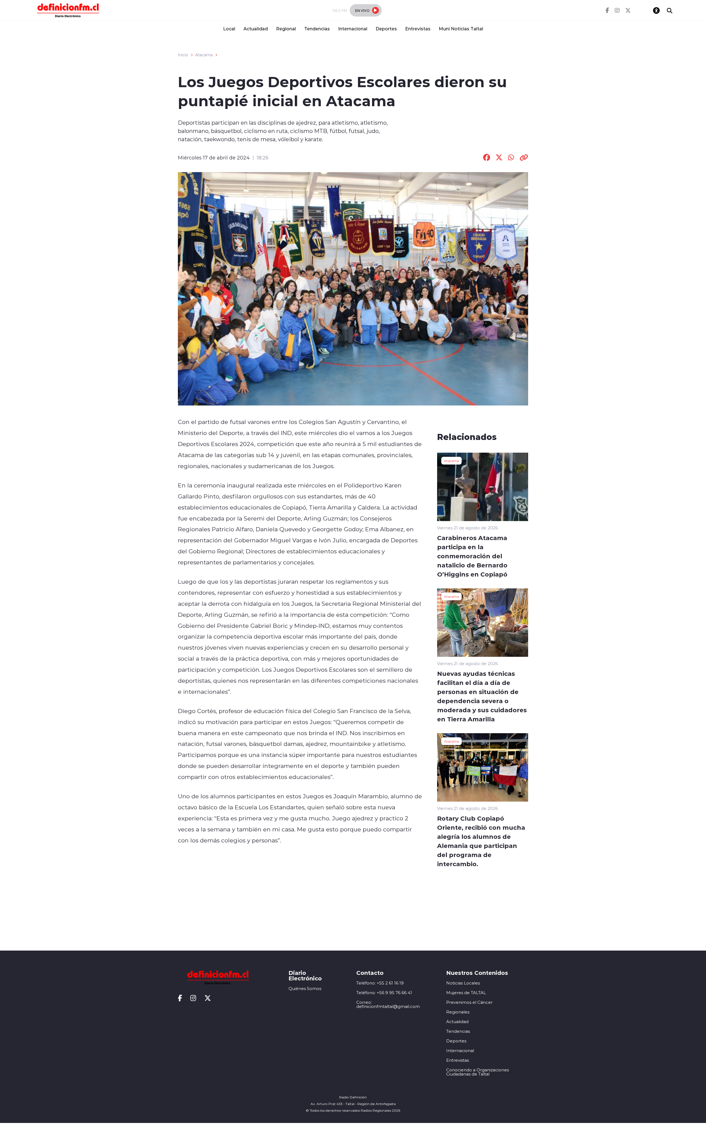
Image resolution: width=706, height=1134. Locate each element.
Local (229, 28)
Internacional (352, 28)
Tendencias (317, 28)
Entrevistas (417, 28)
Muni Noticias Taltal (461, 28)
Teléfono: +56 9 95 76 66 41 (384, 993)
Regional (286, 28)
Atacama (204, 55)
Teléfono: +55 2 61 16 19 (380, 983)
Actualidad (256, 28)
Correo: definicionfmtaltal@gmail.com (388, 1004)
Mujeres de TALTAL (466, 993)
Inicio (183, 55)
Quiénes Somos (304, 988)
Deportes (386, 28)
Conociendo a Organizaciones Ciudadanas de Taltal (477, 1072)
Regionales (457, 1012)
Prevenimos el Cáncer (469, 1002)
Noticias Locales (463, 983)
